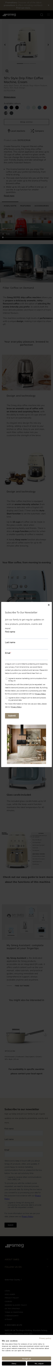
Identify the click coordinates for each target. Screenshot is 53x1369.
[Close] (49, 604)
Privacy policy (45, 1338)
